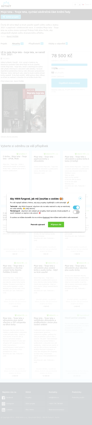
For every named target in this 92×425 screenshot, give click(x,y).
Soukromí (46, 217)
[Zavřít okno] (80, 198)
